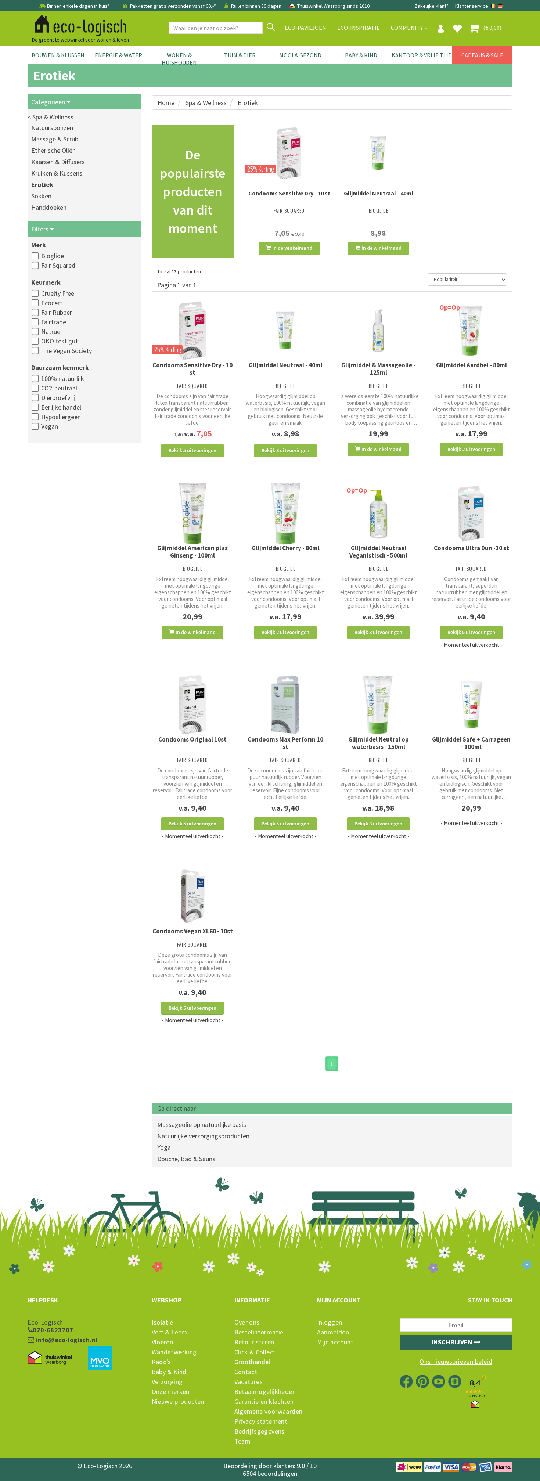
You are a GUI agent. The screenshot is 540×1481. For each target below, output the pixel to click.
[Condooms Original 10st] (192, 705)
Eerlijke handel (61, 407)
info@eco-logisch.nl (65, 1340)
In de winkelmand (291, 248)
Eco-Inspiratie (358, 27)
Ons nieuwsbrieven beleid (456, 1362)
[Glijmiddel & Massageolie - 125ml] (378, 331)
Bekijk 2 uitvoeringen (471, 449)
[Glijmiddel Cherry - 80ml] (285, 514)
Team (242, 1441)
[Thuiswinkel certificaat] (50, 1358)
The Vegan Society (66, 350)
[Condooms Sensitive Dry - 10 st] (289, 153)
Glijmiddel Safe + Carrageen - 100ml (471, 743)
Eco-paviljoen (305, 27)
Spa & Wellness (206, 102)
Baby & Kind (361, 55)
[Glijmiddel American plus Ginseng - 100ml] (192, 514)
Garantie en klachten (264, 1402)
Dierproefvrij (58, 397)
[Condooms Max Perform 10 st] (285, 705)
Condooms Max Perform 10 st (285, 743)
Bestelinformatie (259, 1332)
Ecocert (51, 303)
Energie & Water (118, 55)
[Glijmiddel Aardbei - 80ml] (471, 331)
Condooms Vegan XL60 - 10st (192, 931)
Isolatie (162, 1322)
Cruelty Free (57, 293)
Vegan (49, 426)
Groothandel (252, 1362)
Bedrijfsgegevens (259, 1431)
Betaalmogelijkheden (265, 1392)
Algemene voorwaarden (268, 1412)
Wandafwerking (174, 1352)
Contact (246, 1372)
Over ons (247, 1322)
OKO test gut (59, 341)
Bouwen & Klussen (58, 55)
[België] (493, 6)
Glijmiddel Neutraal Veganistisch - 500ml (378, 551)
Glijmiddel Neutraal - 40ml (378, 193)
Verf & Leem (169, 1332)
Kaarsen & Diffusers (58, 162)
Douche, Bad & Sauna (186, 1158)
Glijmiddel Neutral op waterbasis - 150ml (378, 743)
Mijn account (335, 1342)
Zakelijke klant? (432, 6)
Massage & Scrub (54, 139)
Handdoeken (48, 207)
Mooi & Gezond (300, 55)
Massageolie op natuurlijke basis (201, 1124)
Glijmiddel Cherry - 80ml (286, 548)
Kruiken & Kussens (56, 173)
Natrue (50, 331)
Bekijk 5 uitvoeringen (192, 450)
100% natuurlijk (62, 378)
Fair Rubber (56, 312)
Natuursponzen (52, 127)
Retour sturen (254, 1342)
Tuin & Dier (240, 55)
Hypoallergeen (61, 417)
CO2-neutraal (59, 388)
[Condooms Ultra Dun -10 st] (471, 514)
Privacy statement (261, 1421)
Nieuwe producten (178, 1402)
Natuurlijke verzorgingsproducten (203, 1136)
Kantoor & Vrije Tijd (422, 55)
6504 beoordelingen (270, 1473)
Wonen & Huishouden (179, 58)
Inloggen (329, 1322)
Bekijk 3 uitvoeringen (285, 450)
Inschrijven (453, 1342)
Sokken (41, 196)
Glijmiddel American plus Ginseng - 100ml (192, 551)
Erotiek (42, 184)
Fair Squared (58, 265)
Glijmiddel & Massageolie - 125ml (378, 368)
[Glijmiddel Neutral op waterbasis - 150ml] (378, 705)
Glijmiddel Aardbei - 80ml (471, 365)
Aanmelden (333, 1332)
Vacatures (248, 1382)
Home (166, 102)
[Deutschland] (500, 6)
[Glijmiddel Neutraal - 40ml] (378, 153)
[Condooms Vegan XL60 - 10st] (192, 896)
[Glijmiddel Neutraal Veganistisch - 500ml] (378, 514)
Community (407, 27)
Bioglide (52, 256)
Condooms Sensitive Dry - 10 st (289, 193)
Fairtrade (53, 322)
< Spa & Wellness (50, 117)
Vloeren (162, 1342)
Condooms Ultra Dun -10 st (471, 548)
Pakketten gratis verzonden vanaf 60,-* (173, 6)
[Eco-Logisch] (77, 24)
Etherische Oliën (53, 150)
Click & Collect (255, 1352)
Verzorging (167, 1382)
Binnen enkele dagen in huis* (78, 6)
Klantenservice (471, 6)
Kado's (161, 1362)
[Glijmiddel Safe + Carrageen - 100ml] (471, 705)
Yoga (164, 1147)
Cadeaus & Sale (482, 55)
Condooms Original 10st (192, 739)
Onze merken (171, 1392)
